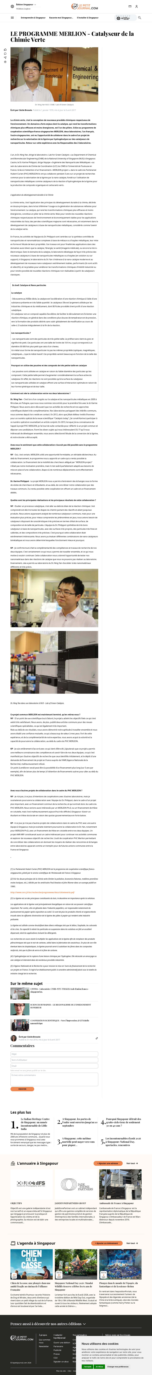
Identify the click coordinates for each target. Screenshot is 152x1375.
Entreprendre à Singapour (33, 17)
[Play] (133, 17)
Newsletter (44, 1346)
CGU (56, 1357)
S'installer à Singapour (87, 17)
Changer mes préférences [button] (117, 1367)
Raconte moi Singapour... (61, 17)
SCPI (75, 1343)
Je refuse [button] (99, 1367)
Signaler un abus (61, 1361)
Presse (57, 1354)
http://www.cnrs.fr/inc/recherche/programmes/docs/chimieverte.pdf (42, 892)
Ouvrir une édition (62, 1342)
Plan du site (61, 1371)
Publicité (57, 1350)
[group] (133, 17)
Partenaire (58, 1346)
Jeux (74, 1357)
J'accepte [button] (87, 1367)
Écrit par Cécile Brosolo (21, 110)
